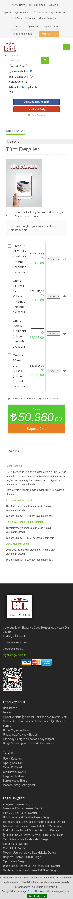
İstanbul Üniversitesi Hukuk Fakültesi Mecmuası (32, 826)
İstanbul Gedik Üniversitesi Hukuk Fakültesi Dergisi (34, 822)
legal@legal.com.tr (14, 655)
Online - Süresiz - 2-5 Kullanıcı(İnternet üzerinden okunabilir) (19, 370)
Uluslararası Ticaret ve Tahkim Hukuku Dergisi (31, 866)
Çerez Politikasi (12, 767)
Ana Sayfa (19, 4)
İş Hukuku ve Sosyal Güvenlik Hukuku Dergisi (31, 830)
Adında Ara (17, 66)
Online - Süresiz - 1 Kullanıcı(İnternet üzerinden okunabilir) (19, 333)
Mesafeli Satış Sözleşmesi (19, 785)
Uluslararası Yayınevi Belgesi (51, 12)
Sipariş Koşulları (13, 763)
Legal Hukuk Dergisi (15, 844)
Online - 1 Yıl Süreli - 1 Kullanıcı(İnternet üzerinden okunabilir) (19, 259)
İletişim (55, 4)
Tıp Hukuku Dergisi (14, 861)
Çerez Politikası (37, 891)
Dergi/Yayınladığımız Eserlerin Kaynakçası (28, 743)
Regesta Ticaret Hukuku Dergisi (22, 857)
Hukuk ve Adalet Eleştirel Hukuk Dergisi (27, 817)
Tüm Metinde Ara (18, 76)
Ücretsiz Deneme (36, 114)
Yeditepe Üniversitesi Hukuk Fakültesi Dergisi (30, 870)
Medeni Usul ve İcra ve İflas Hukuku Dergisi (29, 852)
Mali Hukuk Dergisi (14, 848)
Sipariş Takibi (51, 26)
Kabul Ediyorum (37, 896)
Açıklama (14, 450)
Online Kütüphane (22, 33)
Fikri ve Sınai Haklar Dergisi (20, 813)
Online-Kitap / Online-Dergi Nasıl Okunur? (34, 398)
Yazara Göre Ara (18, 81)
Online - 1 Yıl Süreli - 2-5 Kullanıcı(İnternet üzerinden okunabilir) (19, 296)
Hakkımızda (39, 4)
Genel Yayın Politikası (17, 12)
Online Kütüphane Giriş (36, 102)
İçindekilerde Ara (18, 71)
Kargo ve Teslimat (14, 776)
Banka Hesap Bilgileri (16, 780)
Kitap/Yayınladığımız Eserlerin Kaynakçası (28, 739)
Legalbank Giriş (36, 109)
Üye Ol (17, 26)
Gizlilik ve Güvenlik (14, 772)
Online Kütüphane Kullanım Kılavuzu (36, 18)
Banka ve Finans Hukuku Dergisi (23, 808)
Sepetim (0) (50, 34)
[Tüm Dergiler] (36, 183)
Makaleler (14, 92)
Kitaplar (15, 87)
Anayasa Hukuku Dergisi (18, 804)
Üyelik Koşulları (12, 758)
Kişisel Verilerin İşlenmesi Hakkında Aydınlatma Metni (35, 717)
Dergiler (28, 87)
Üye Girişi (32, 26)
